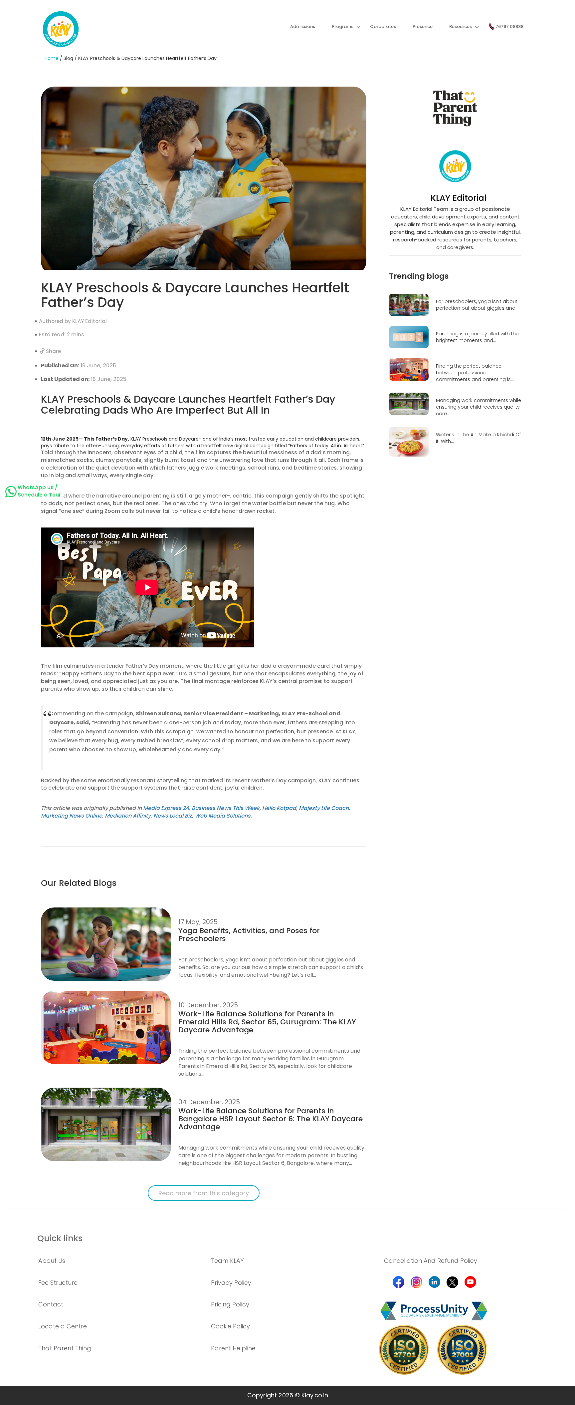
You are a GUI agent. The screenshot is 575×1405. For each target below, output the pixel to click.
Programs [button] (342, 26)
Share (53, 351)
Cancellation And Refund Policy (430, 1260)
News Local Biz (172, 816)
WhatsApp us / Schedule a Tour (39, 491)
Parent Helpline (233, 1348)
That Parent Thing (64, 1348)
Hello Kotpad (279, 808)
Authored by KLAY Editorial (73, 321)
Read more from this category (203, 1193)
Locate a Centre (62, 1326)
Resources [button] (460, 26)
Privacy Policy (231, 1282)
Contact (50, 1304)
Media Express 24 (166, 808)
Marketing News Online (71, 816)
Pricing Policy (230, 1304)
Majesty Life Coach (324, 808)
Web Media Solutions (223, 816)
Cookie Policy (230, 1326)
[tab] (114, 1260)
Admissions (302, 26)
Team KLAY (227, 1260)
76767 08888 (508, 26)
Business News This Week (226, 808)
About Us (51, 1260)
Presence (423, 26)
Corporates (383, 26)
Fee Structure (58, 1282)
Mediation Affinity (128, 816)
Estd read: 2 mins (61, 334)
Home (52, 58)
